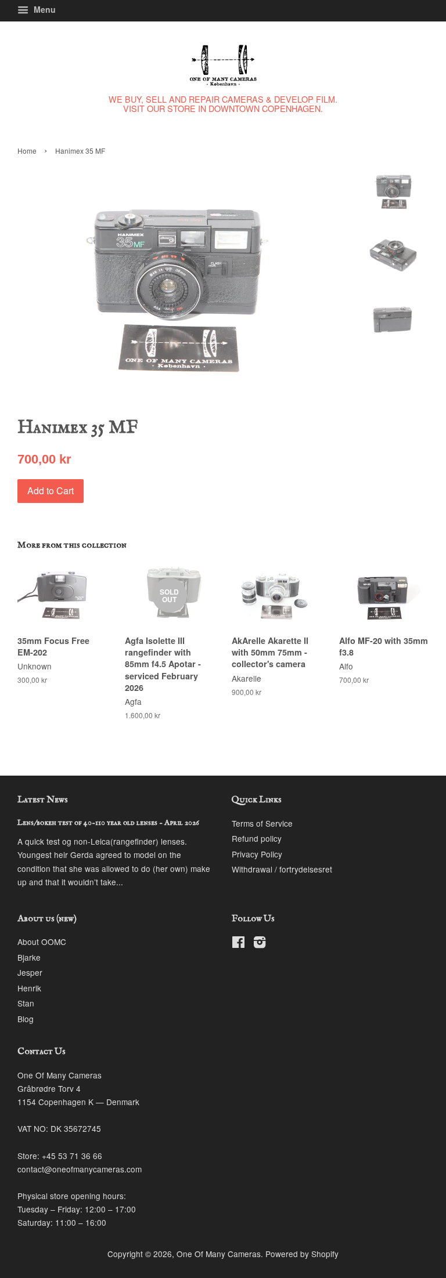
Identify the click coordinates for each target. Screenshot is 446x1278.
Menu (43, 9)
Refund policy (257, 838)
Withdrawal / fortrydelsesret (282, 869)
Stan (25, 1003)
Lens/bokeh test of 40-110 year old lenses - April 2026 (108, 823)
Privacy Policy (257, 854)
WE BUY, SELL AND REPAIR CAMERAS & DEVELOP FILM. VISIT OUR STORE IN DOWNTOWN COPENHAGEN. (223, 103)
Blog (25, 1018)
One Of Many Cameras (219, 1253)
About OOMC (41, 941)
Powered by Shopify (302, 1253)
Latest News (42, 800)
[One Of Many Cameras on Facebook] (238, 944)
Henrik (29, 988)
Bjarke (29, 957)
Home (27, 150)
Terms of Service (262, 823)
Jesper (29, 972)
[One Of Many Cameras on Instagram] (259, 944)
